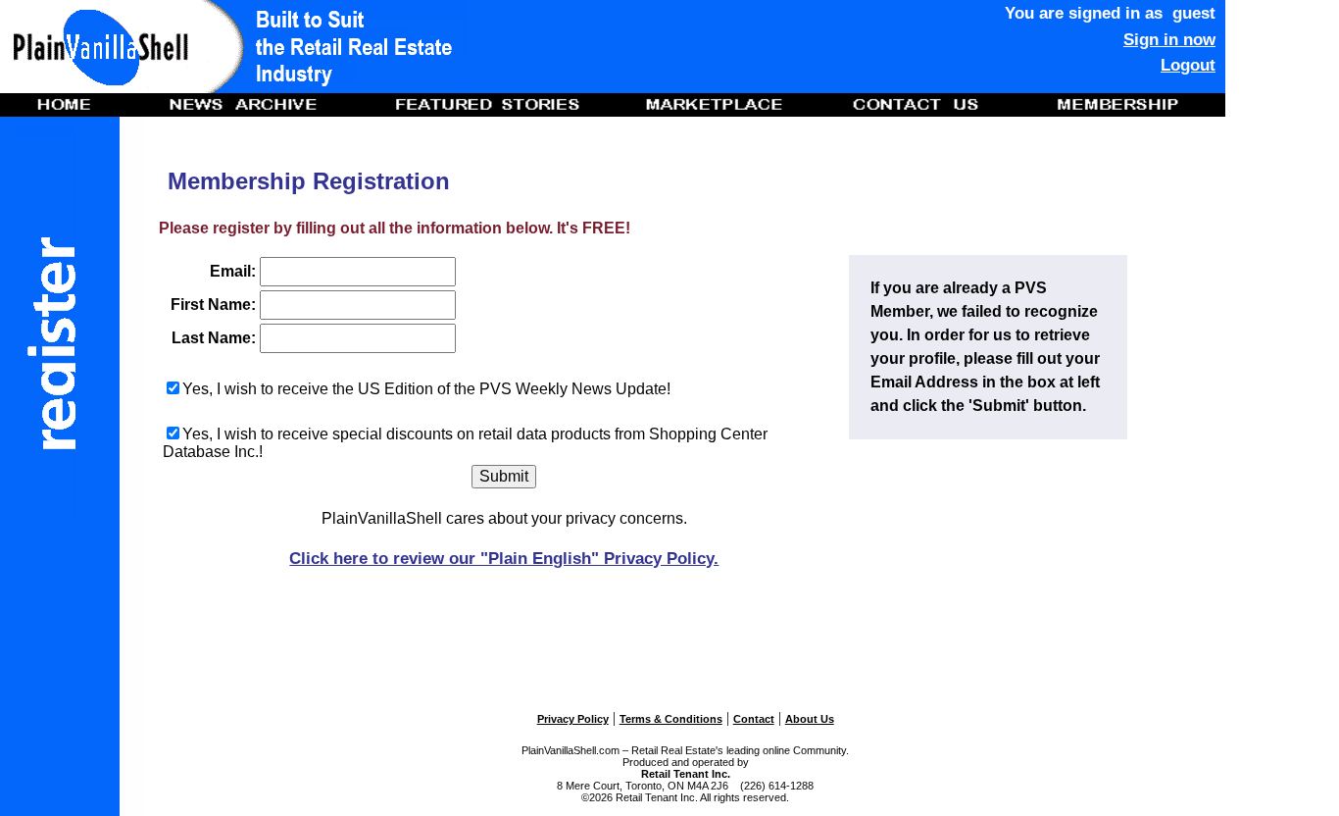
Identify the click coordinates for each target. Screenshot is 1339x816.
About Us (809, 719)
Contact (753, 719)
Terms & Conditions (671, 719)
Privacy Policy (573, 719)
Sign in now (1169, 39)
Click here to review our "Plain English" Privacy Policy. (504, 558)
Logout (1188, 65)
